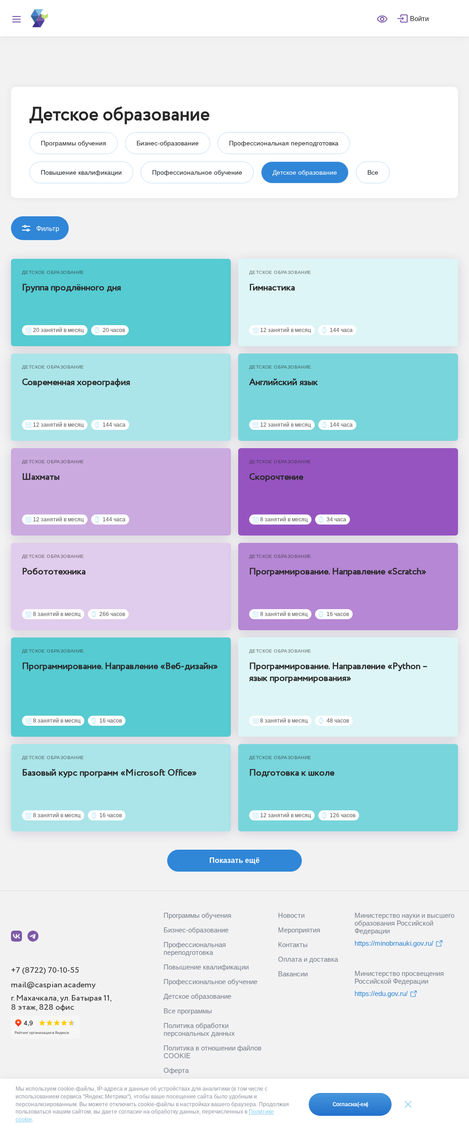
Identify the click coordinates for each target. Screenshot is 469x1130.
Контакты (293, 944)
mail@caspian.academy (53, 985)
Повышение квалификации (206, 967)
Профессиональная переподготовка (195, 948)
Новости (291, 915)
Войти (419, 18)
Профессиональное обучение (210, 981)
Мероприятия (299, 930)
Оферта (176, 1070)
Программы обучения (197, 915)
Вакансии (293, 974)
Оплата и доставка (308, 959)
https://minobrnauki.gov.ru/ (393, 943)
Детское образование (197, 996)
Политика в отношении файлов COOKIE (213, 1052)
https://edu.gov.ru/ (381, 993)
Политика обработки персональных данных (199, 1029)
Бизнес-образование (196, 930)
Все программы (188, 1011)
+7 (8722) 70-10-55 (45, 970)
